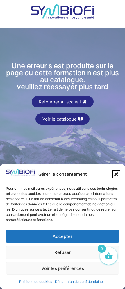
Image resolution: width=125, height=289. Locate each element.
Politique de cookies (35, 281)
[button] (116, 174)
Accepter (62, 236)
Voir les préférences (62, 268)
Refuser (62, 252)
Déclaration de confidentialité (79, 281)
